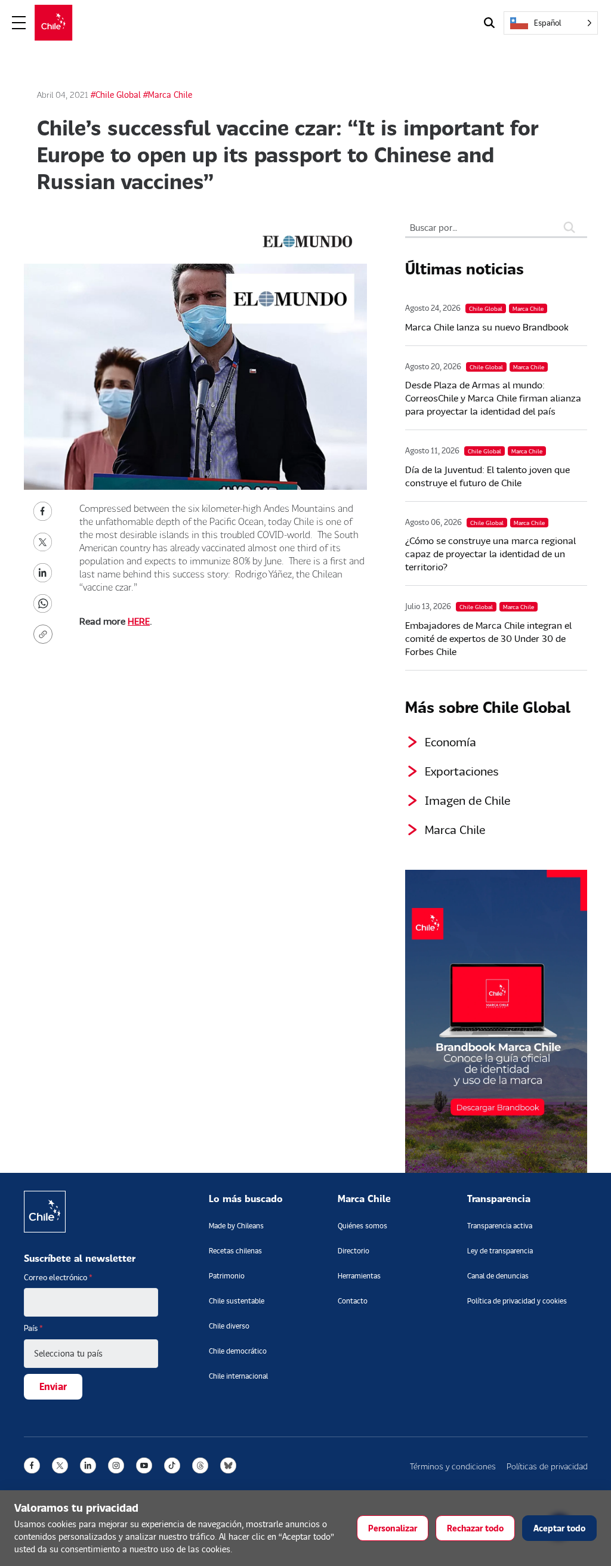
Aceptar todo (559, 1528)
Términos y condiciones (453, 1466)
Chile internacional (238, 1376)
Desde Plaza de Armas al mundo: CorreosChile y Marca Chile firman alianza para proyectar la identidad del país (493, 397)
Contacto (353, 1300)
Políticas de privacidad (547, 1466)
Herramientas (359, 1275)
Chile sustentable (236, 1300)
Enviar (53, 1386)
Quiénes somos (362, 1225)
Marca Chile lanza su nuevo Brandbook (487, 326)
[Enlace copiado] (45, 634)
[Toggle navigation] (19, 23)
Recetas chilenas (235, 1250)
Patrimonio (227, 1275)
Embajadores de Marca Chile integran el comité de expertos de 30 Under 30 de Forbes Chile (488, 638)
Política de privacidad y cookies (517, 1300)
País (33, 1328)
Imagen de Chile (467, 800)
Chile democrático (238, 1350)
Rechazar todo (475, 1528)
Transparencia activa (499, 1225)
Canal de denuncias (498, 1275)
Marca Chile (455, 829)
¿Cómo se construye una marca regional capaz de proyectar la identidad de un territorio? (490, 553)
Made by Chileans (236, 1225)
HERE (139, 620)
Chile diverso (229, 1325)
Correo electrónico (58, 1277)
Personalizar (392, 1528)
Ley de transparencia (500, 1250)
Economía (450, 741)
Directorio (353, 1250)
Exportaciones (462, 771)
